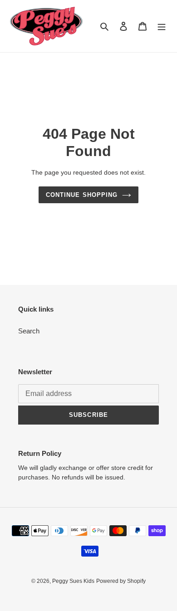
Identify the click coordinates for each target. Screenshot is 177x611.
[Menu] (161, 26)
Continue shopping (82, 194)
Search (28, 331)
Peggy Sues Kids (73, 581)
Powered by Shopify (121, 581)
